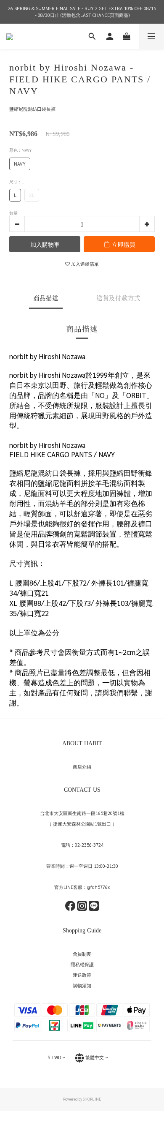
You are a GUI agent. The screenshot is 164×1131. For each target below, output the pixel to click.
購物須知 (82, 985)
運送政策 (82, 975)
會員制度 (82, 954)
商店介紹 (82, 766)
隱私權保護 (82, 964)
